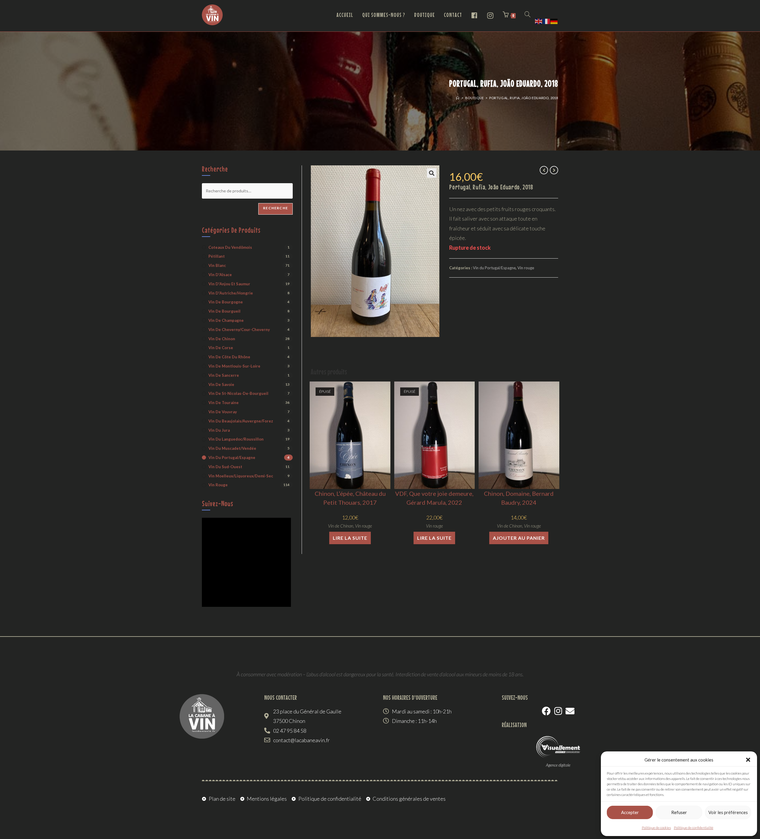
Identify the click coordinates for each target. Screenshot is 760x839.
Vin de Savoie (221, 384)
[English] (539, 20)
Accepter (630, 812)
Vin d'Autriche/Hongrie (230, 293)
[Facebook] (546, 711)
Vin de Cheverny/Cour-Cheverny (239, 329)
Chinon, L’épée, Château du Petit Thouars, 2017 (350, 498)
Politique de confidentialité (693, 827)
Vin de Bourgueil (224, 311)
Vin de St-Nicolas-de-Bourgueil (238, 393)
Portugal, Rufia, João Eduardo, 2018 (523, 98)
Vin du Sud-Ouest (225, 466)
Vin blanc (217, 265)
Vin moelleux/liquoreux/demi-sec (240, 476)
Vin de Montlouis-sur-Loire (234, 366)
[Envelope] (570, 711)
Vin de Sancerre (223, 375)
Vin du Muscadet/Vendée (232, 448)
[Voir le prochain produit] (554, 170)
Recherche (275, 208)
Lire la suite (350, 538)
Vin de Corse (220, 347)
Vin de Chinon (340, 525)
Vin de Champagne (226, 320)
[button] (748, 760)
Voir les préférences (728, 812)
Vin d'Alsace (220, 274)
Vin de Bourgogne (225, 302)
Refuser (679, 812)
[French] (546, 20)
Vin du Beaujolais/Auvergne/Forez (240, 421)
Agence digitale (558, 764)
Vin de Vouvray (222, 411)
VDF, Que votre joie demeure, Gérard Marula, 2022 (434, 498)
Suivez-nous (217, 503)
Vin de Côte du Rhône (229, 356)
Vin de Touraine (223, 402)
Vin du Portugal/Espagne (494, 267)
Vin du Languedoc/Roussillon (236, 439)
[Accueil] (458, 98)
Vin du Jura (219, 430)
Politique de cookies (656, 827)
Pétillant (216, 256)
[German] (554, 20)
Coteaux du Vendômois (230, 247)
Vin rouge (525, 267)
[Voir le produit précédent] (544, 170)
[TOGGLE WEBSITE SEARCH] (527, 15)
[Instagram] (558, 711)
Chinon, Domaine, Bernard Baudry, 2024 (519, 498)
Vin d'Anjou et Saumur (229, 283)
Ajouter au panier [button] (519, 538)
